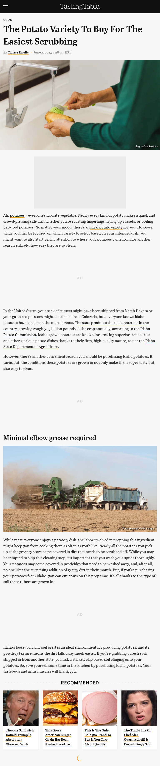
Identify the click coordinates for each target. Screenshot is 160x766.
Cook (7, 19)
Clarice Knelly (18, 52)
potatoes (17, 215)
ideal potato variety (106, 227)
